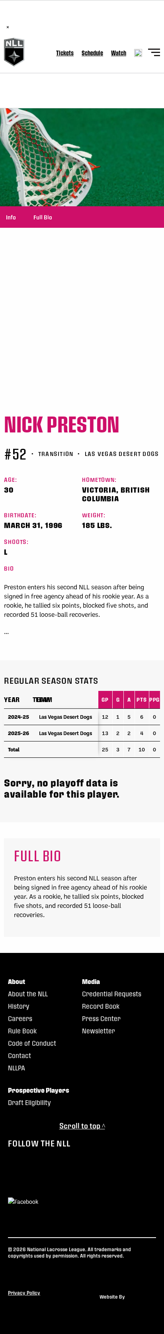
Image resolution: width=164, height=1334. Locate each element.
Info (11, 217)
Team (41, 699)
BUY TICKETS (94, 19)
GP (105, 699)
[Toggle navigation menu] (154, 54)
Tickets (65, 53)
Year (12, 699)
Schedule (92, 53)
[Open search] (138, 53)
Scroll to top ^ (82, 1125)
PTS (141, 699)
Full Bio (42, 217)
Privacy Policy (24, 1292)
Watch (118, 53)
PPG (154, 699)
